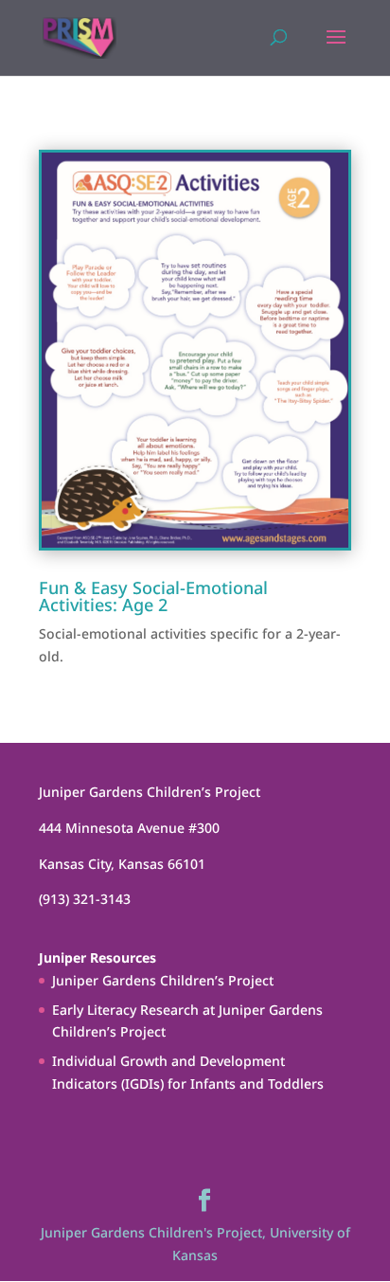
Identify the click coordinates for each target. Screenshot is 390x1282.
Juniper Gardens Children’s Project (163, 980)
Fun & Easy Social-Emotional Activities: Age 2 (153, 596)
